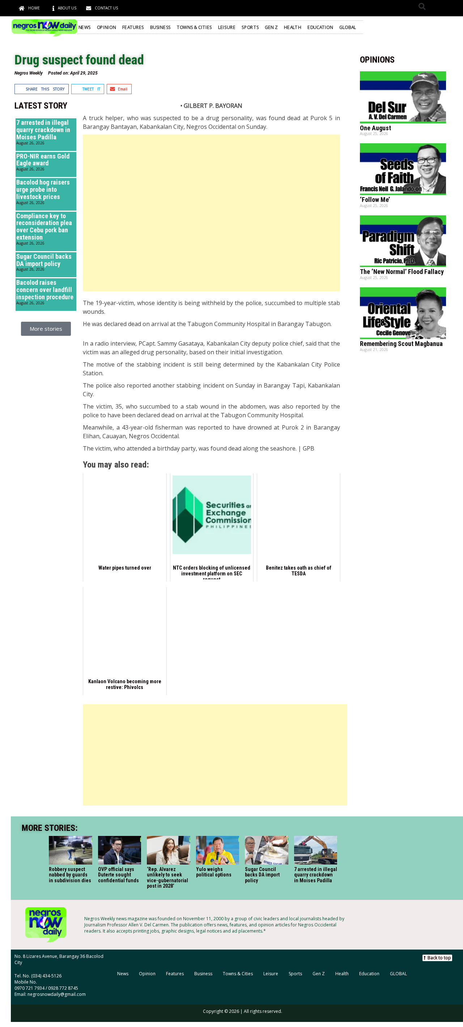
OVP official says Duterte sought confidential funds (118, 874)
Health (293, 27)
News (84, 27)
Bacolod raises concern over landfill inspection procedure (44, 290)
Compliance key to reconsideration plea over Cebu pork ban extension (44, 226)
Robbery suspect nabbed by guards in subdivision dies (70, 874)
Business (160, 27)
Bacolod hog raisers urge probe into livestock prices (43, 189)
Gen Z (271, 27)
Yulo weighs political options (214, 872)
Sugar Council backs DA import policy (44, 260)
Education (320, 27)
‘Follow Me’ (375, 199)
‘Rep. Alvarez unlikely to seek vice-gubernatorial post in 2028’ (167, 877)
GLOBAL (347, 27)
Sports (250, 27)
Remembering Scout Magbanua (401, 343)
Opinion (106, 27)
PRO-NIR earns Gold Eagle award (42, 159)
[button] (422, 6)
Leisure (227, 27)
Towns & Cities (194, 27)
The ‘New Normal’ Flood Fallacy (402, 271)
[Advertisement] (211, 213)
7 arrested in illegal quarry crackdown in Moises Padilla (43, 130)
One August (375, 128)
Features (133, 27)
